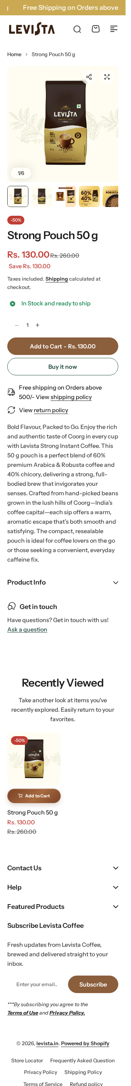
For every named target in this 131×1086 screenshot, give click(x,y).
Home (14, 54)
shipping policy (71, 390)
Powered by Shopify (85, 1037)
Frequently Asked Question (82, 1054)
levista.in (47, 1037)
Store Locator (27, 1054)
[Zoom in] (62, 121)
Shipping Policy (83, 1065)
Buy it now (62, 360)
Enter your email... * (36, 977)
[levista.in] (32, 28)
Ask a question (27, 623)
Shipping (56, 272)
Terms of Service (43, 1077)
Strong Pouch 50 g (52, 228)
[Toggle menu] (114, 29)
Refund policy (86, 1077)
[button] (88, 77)
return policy (51, 403)
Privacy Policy (40, 1065)
